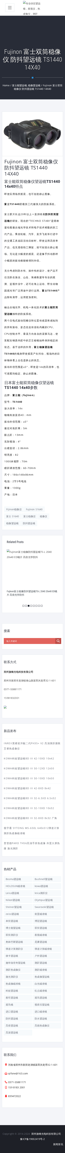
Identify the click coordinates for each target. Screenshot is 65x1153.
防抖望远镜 (29, 523)
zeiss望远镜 (12, 914)
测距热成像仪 (13, 969)
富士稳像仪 (29, 516)
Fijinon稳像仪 (13, 509)
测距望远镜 (41, 962)
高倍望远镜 (12, 1025)
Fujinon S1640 (34, 509)
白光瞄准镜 (41, 983)
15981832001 (11, 698)
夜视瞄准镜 (41, 934)
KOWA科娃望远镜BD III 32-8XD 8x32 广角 (30, 818)
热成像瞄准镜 (13, 983)
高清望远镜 (12, 1032)
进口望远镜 (12, 1011)
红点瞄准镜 (41, 990)
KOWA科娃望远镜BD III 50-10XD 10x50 (29, 778)
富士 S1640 (12, 516)
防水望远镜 (41, 1018)
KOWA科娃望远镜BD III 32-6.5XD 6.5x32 (30, 798)
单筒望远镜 (12, 921)
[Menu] (9, 7)
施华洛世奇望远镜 (15, 962)
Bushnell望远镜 (44, 879)
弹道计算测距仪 (14, 948)
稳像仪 (43, 516)
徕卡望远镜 (12, 955)
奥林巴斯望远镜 (14, 941)
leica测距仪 (41, 893)
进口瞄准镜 (41, 1011)
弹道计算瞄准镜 (43, 948)
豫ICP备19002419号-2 (32, 1139)
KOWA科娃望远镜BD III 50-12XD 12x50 (29, 768)
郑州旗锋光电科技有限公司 (46, 1133)
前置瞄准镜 (41, 914)
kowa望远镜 (41, 886)
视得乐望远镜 (42, 1004)
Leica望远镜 (12, 893)
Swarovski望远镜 (44, 907)
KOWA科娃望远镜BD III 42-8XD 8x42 (27, 788)
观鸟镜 (9, 1004)
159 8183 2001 (16, 1087)
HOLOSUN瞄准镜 (15, 886)
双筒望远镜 (41, 928)
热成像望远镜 (42, 976)
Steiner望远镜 (13, 907)
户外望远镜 (41, 955)
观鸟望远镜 (41, 997)
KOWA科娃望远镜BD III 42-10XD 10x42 (29, 758)
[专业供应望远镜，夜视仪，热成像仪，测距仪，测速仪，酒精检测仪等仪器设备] (32, 8)
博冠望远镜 (41, 921)
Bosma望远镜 (13, 879)
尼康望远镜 (41, 941)
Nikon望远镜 (13, 900)
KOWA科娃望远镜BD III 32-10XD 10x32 (29, 808)
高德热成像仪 (42, 1025)
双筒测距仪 (12, 934)
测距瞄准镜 (41, 969)
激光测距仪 (12, 976)
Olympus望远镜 (44, 900)
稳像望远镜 (12, 523)
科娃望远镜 (12, 990)
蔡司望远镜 (12, 997)
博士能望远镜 (13, 928)
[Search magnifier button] (58, 641)
